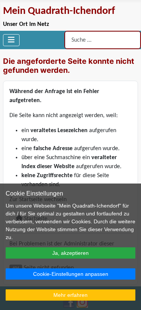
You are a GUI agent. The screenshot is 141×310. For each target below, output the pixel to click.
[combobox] (102, 40)
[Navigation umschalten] (11, 40)
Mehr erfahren (70, 295)
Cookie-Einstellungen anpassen (70, 274)
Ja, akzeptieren (70, 253)
